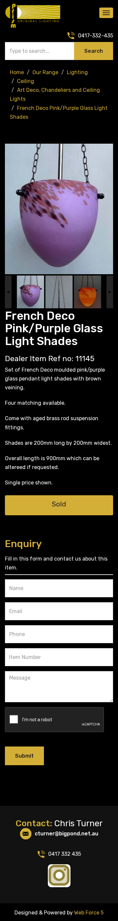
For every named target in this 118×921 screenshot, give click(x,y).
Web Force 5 (88, 913)
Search (93, 51)
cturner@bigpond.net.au (66, 833)
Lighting (77, 72)
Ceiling (25, 81)
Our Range (45, 72)
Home (17, 72)
